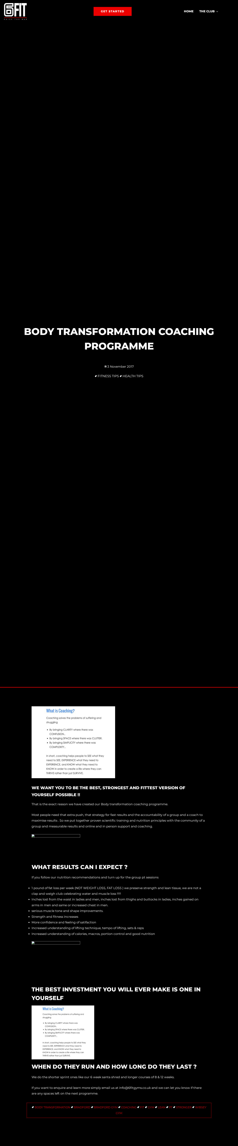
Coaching (128, 1107)
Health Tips (133, 376)
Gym (151, 1107)
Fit (142, 1107)
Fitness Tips (108, 376)
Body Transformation (52, 1107)
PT (170, 1107)
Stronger (184, 1107)
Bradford (82, 1107)
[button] (113, 11)
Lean (161, 1107)
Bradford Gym (106, 1107)
